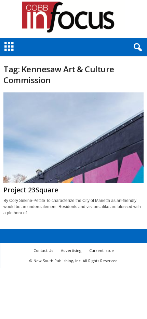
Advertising (71, 250)
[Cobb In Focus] (73, 19)
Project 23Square (30, 190)
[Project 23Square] (73, 137)
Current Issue (101, 250)
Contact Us (43, 250)
